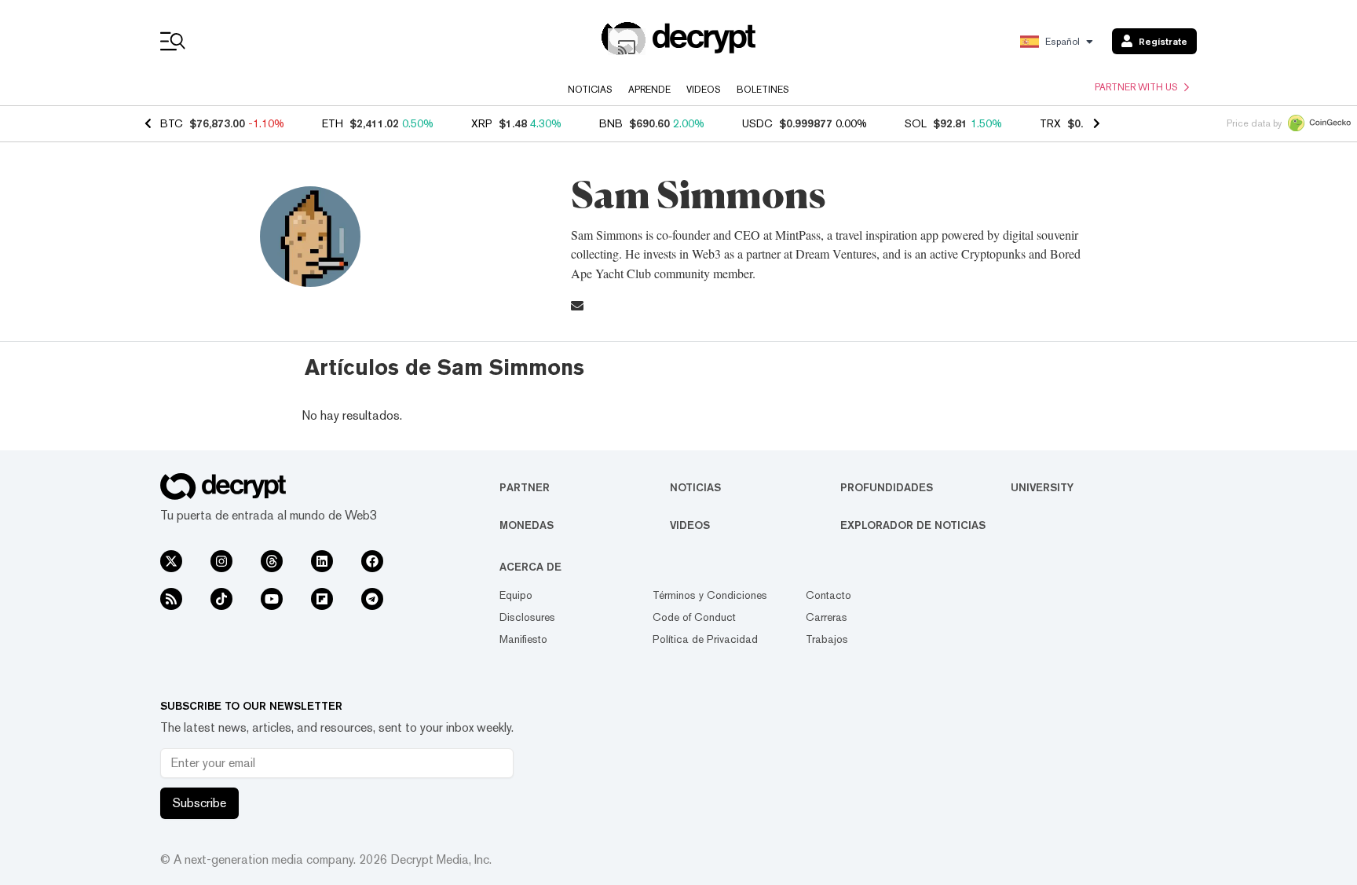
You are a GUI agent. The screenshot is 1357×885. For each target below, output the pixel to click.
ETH (332, 123)
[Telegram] (372, 599)
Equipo (515, 595)
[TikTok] (221, 599)
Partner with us (1136, 87)
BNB (611, 123)
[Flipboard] (322, 599)
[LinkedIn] (322, 561)
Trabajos (827, 639)
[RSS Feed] (171, 599)
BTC (171, 123)
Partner (524, 487)
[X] (171, 561)
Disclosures (527, 617)
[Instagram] (221, 561)
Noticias (590, 89)
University (1042, 487)
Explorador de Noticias (913, 525)
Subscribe (199, 802)
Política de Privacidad (705, 639)
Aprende (649, 89)
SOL (916, 123)
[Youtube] (272, 599)
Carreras (826, 617)
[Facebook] (372, 561)
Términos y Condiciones (710, 595)
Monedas (526, 525)
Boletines (763, 89)
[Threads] (272, 561)
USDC (757, 123)
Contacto (828, 595)
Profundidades (886, 487)
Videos (703, 89)
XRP (481, 123)
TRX (1050, 123)
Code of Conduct (694, 617)
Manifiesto (523, 639)
